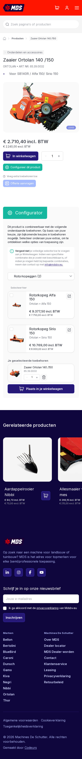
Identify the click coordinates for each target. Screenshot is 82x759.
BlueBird (9, 652)
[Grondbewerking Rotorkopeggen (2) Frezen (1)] (41, 276)
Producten (17, 38)
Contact (50, 658)
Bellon (7, 639)
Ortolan (8, 694)
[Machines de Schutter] (4, 38)
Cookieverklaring (53, 720)
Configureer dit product (25, 167)
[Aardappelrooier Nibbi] (27, 476)
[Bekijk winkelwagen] (57, 8)
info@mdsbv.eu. (54, 264)
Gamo (7, 670)
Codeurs (31, 748)
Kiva (6, 676)
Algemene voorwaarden (20, 720)
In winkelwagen (24, 156)
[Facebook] (30, 572)
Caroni (8, 658)
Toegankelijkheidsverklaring (23, 726)
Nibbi (7, 688)
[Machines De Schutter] (13, 8)
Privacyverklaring (57, 676)
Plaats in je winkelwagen (44, 389)
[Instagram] (18, 572)
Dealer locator (55, 646)
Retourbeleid (53, 682)
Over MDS (51, 639)
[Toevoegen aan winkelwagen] (45, 495)
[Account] (67, 8)
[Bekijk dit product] (69, 296)
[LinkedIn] (7, 572)
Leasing (50, 670)
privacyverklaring (48, 608)
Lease (71, 127)
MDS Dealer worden (59, 652)
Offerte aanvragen (22, 183)
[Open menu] (77, 8)
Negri (7, 682)
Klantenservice (55, 664)
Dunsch (9, 664)
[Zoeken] (7, 24)
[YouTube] (41, 572)
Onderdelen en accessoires (25, 52)
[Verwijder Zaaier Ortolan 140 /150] (44, 377)
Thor (6, 700)
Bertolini (9, 646)
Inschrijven (14, 617)
